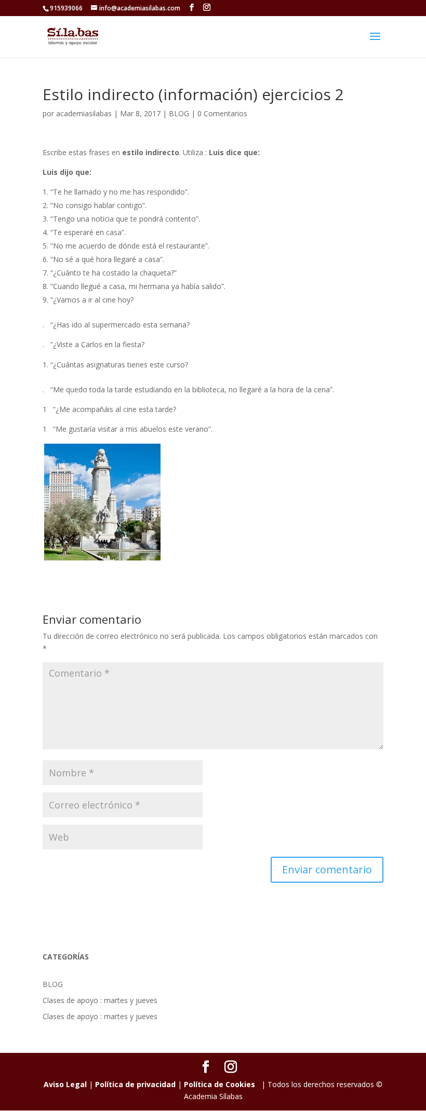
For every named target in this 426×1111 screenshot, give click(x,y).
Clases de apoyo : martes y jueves (100, 1000)
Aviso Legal (65, 1084)
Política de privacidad (135, 1084)
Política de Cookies (219, 1084)
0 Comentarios (222, 113)
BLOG (179, 113)
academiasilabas (84, 113)
